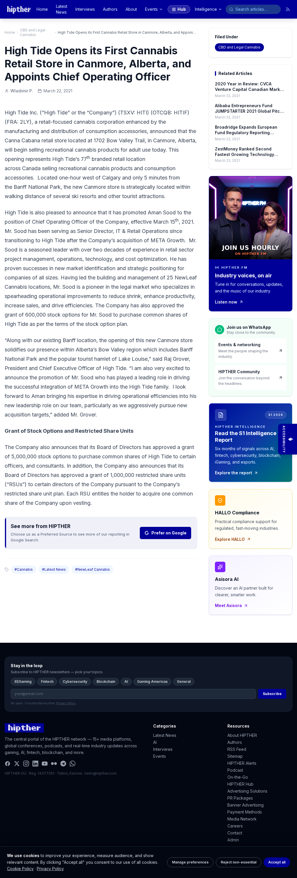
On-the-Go (237, 777)
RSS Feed (236, 749)
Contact (234, 832)
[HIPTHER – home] (19, 9)
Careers (235, 825)
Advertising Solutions (247, 791)
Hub (182, 9)
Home (42, 9)
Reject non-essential (238, 862)
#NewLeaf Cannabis (92, 569)
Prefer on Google (168, 532)
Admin (233, 839)
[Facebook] (7, 763)
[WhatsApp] (72, 763)
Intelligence (206, 9)
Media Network (242, 818)
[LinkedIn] (35, 763)
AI (126, 681)
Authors (110, 9)
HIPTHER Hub (240, 784)
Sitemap (235, 756)
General (184, 681)
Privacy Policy (50, 868)
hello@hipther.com (101, 773)
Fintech (47, 681)
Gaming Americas (152, 681)
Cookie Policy (20, 868)
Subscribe (272, 694)
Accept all (276, 862)
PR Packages (240, 798)
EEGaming (23, 681)
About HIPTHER (242, 735)
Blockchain (106, 681)
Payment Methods (244, 811)
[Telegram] (63, 763)
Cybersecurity (75, 681)
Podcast (235, 770)
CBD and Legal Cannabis (32, 32)
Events (151, 9)
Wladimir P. (21, 90)
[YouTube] (45, 763)
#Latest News (54, 569)
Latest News (61, 9)
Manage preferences (190, 862)
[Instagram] (26, 763)
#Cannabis (24, 569)
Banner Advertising (245, 804)
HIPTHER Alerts (241, 763)
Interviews (85, 9)
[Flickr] (54, 763)
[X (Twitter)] (17, 763)
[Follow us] (287, 9)
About (131, 9)
